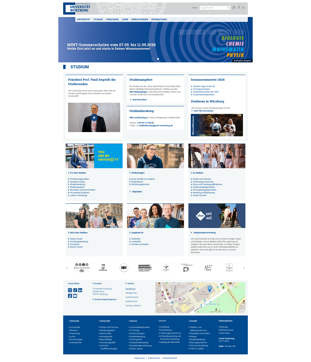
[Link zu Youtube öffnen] (75, 296)
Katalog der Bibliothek (170, 342)
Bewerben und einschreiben (82, 190)
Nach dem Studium (78, 232)
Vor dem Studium (78, 173)
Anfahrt (130, 283)
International (159, 19)
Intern (195, 7)
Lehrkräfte (136, 241)
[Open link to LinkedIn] (80, 290)
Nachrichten (105, 333)
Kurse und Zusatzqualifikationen (207, 184)
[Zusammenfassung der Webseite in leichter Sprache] (233, 7)
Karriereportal (106, 336)
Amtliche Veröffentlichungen (108, 347)
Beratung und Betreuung (204, 192)
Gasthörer (135, 239)
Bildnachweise (226, 330)
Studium (98, 19)
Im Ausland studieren (79, 192)
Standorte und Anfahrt (200, 333)
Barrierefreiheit (170, 358)
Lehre (125, 19)
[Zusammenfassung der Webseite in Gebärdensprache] (238, 7)
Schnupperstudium (201, 89)
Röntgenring (131, 293)
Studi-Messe (137, 182)
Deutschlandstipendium (204, 94)
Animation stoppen (242, 60)
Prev (64, 40)
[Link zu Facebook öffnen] (70, 296)
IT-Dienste (134, 330)
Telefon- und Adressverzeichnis (198, 329)
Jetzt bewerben (139, 99)
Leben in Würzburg (78, 195)
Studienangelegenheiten (204, 187)
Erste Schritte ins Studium (143, 179)
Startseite (74, 321)
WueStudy (164, 327)
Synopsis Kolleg (77, 182)
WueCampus (166, 330)
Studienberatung (77, 184)
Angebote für (137, 232)
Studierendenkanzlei (139, 342)
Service (133, 321)
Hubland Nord (132, 297)
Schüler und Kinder (140, 244)
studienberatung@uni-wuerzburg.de (156, 125)
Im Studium (198, 173)
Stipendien (137, 191)
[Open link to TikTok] (75, 290)
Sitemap (224, 327)
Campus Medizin (133, 305)
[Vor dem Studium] (94, 167)
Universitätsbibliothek (140, 327)
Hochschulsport (137, 333)
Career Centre (76, 239)
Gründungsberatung (79, 241)
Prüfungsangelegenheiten (204, 190)
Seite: (221, 346)
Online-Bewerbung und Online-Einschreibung (170, 337)
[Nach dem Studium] (94, 227)
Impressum (139, 358)
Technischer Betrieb (199, 345)
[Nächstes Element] (243, 268)
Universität (83, 19)
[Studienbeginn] (155, 167)
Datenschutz (154, 358)
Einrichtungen (140, 19)
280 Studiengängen (138, 92)
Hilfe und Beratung (138, 117)
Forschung (112, 19)
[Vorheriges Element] (67, 268)
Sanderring (130, 288)
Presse (193, 336)
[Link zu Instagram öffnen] (70, 290)
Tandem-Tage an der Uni (204, 86)
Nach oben (225, 333)
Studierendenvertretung (205, 232)
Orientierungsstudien (79, 179)
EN (243, 7)
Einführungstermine (140, 184)
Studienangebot (77, 187)
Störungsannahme (198, 342)
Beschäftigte (106, 339)
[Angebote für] (155, 227)
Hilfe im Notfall (197, 348)
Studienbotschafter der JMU (206, 92)
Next (247, 40)
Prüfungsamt (136, 339)
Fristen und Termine (202, 179)
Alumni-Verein (76, 247)
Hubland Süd (131, 301)
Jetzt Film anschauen (203, 111)
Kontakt (98, 283)
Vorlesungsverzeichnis (203, 182)
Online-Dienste (199, 195)
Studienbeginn (137, 173)
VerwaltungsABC (107, 342)
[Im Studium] (216, 167)
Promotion (74, 244)
